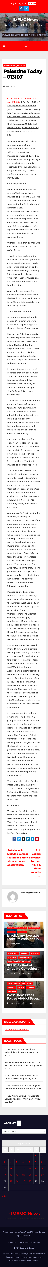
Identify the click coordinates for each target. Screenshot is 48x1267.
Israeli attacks (14, 928)
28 (30, 1181)
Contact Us (24, 1242)
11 (11, 1168)
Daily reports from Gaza (17, 1029)
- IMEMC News (24, 19)
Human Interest (25, 957)
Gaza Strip (12, 957)
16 (42, 1168)
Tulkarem (30, 987)
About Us (12, 1242)
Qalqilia (21, 987)
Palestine (21, 65)
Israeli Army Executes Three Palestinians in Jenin (23, 938)
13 (23, 1168)
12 (17, 1168)
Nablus (17, 983)
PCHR (27, 973)
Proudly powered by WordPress (16, 1232)
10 (5, 1168)
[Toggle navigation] (26, 45)
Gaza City (24, 953)
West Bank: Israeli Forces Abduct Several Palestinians (24, 998)
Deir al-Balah (13, 953)
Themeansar (25, 1236)
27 (23, 1181)
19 (17, 1174)
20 (23, 1174)
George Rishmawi (32, 892)
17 (5, 1174)
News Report (34, 928)
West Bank (22, 932)
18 (11, 1174)
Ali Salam (30, 944)
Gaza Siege (35, 953)
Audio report (9, 65)
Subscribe (35, 1242)
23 (42, 1174)
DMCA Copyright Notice (24, 1248)
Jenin (24, 928)
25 (11, 1181)
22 (36, 1174)
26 (17, 1181)
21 (30, 1174)
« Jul (4, 1196)
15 (36, 1168)
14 (30, 1168)
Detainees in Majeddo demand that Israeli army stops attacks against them (18, 857)
